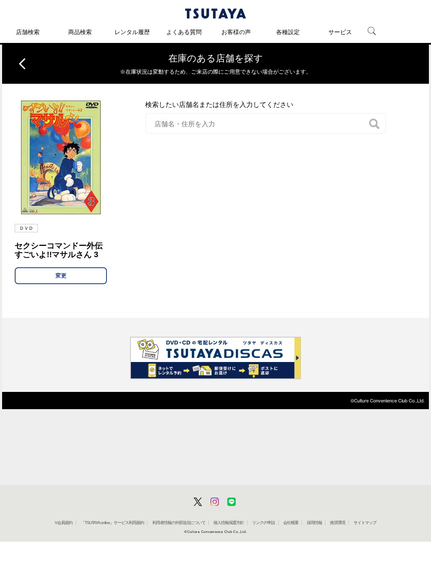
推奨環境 (337, 522)
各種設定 (288, 32)
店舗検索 (28, 32)
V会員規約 (63, 522)
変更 (61, 275)
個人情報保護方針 (228, 522)
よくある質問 (184, 32)
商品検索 (80, 32)
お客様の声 (236, 32)
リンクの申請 (263, 522)
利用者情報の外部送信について (178, 522)
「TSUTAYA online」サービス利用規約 (112, 522)
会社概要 (290, 522)
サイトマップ (365, 522)
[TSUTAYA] (215, 13)
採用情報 (314, 522)
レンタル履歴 (132, 32)
